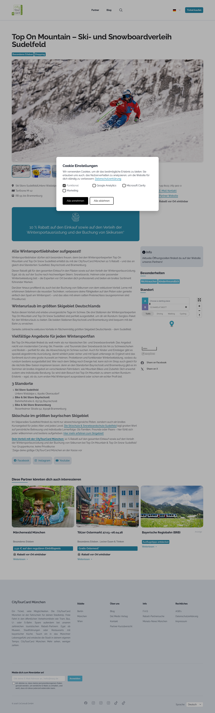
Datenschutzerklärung (108, 178)
